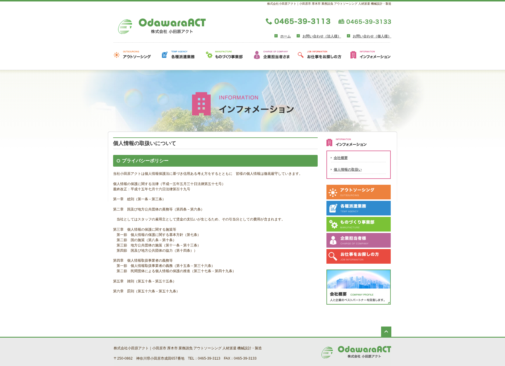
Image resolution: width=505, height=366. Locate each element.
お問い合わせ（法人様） (321, 36)
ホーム (285, 36)
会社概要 (341, 158)
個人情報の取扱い (348, 170)
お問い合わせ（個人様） (372, 36)
